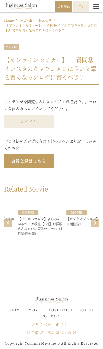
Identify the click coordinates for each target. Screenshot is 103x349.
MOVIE (11, 46)
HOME (16, 310)
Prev (8, 223)
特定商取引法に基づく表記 (51, 332)
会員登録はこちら (28, 161)
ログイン (29, 121)
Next (95, 223)
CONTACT (51, 316)
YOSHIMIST (61, 310)
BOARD (86, 310)
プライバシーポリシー (51, 324)
